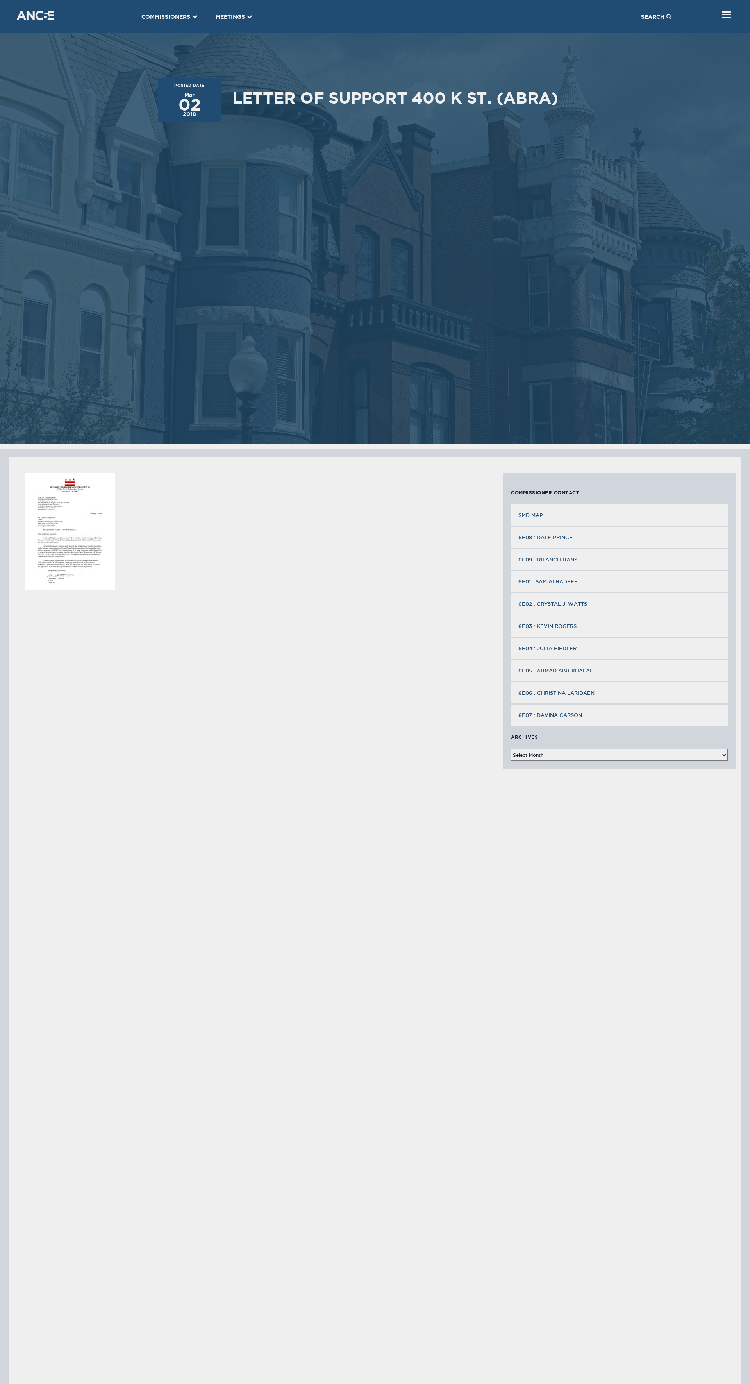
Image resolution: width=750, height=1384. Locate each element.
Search (652, 17)
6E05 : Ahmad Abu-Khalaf (555, 670)
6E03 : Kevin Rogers (547, 626)
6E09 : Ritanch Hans (547, 559)
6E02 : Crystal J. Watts (552, 603)
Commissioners (165, 17)
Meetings (230, 17)
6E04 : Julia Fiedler (547, 648)
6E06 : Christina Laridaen (556, 693)
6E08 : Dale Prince (545, 537)
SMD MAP (530, 515)
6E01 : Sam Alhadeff (548, 581)
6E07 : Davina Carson (550, 715)
